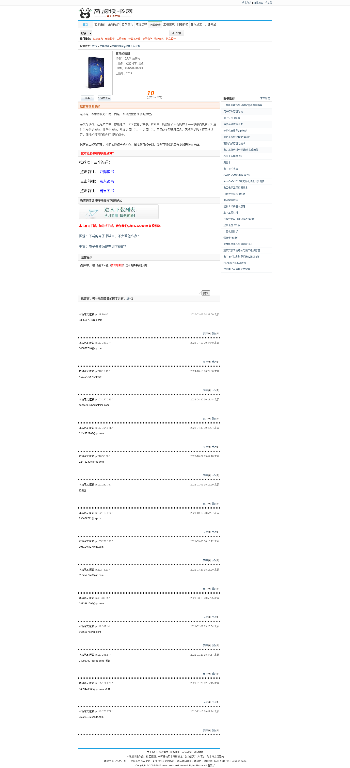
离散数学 (110, 38)
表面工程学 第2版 (232, 156)
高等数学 (147, 38)
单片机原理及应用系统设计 (238, 244)
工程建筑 (169, 24)
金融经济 (114, 24)
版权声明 (175, 752)
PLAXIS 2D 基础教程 (234, 263)
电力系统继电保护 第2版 (236, 137)
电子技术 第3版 (231, 118)
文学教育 (155, 25)
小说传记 (210, 24)
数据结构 (159, 38)
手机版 (268, 2)
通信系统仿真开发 (233, 124)
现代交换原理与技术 (234, 143)
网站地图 (258, 2)
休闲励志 (196, 24)
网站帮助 (163, 752)
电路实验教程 (230, 200)
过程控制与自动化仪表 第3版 (239, 219)
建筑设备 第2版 (231, 225)
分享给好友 (104, 98)
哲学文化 (127, 24)
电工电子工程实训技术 (235, 187)
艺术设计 (100, 24)
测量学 (227, 162)
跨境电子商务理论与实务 (236, 269)
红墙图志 (98, 38)
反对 (214, 333)
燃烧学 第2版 (230, 238)
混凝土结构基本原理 (234, 206)
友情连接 (187, 752)
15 (128, 298)
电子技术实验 (230, 168)
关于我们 (152, 752)
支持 (205, 333)
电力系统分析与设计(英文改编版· (241, 149)
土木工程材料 (230, 212)
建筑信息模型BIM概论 (235, 130)
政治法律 (141, 24)
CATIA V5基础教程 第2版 (236, 175)
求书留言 (247, 2)
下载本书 (87, 98)
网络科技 (182, 24)
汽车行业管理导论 (233, 111)
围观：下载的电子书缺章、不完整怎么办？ (109, 236)
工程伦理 (121, 38)
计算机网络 (134, 38)
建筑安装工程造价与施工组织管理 (241, 250)
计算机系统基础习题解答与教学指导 (242, 105)
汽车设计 (171, 38)
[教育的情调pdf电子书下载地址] (119, 219)
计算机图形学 (230, 231)
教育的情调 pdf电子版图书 (125, 46)
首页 (85, 24)
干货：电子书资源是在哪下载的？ (103, 246)
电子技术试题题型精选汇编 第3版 (241, 256)
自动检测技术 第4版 (234, 194)
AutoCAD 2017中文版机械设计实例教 (243, 181)
